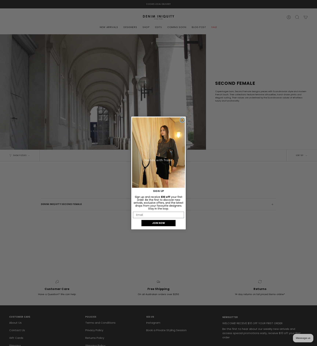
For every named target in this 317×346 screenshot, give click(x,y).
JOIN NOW (158, 223)
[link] (158, 152)
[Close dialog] (182, 120)
